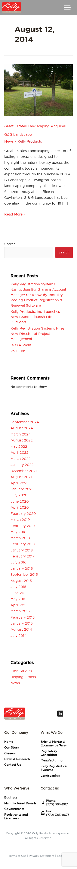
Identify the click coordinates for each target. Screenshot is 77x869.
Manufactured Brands (20, 803)
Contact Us (12, 765)
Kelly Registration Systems (54, 768)
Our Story (11, 747)
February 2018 (22, 544)
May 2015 (18, 599)
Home (8, 742)
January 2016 (21, 568)
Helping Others (23, 677)
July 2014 (18, 635)
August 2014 (21, 629)
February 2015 (22, 617)
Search (9, 244)
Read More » (14, 214)
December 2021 (23, 471)
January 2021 (21, 489)
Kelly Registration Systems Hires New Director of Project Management (37, 333)
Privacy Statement (41, 855)
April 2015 (19, 605)
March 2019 (20, 519)
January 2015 (21, 623)
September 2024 (24, 422)
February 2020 (23, 513)
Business (10, 797)
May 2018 (18, 532)
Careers (10, 753)
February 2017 (22, 556)
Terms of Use (17, 855)
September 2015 (24, 574)
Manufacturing (51, 760)
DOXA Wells (20, 345)
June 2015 (19, 593)
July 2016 (18, 562)
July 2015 (18, 586)
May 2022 (18, 446)
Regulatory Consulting (49, 753)
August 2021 (21, 477)
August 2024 (21, 428)
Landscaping (50, 775)
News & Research (17, 759)
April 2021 (19, 483)
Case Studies (21, 671)
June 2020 (19, 501)
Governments (14, 809)
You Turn (17, 351)
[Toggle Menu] (67, 8)
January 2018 (21, 550)
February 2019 (22, 526)
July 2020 (18, 495)
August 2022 (21, 440)
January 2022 (22, 464)
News (9, 141)
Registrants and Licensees (16, 816)
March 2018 (20, 538)
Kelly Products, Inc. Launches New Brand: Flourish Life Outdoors (35, 316)
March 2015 (20, 611)
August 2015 (21, 580)
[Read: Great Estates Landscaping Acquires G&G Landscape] (38, 89)
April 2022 (19, 452)
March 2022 (20, 458)
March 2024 (20, 434)
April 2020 (19, 507)
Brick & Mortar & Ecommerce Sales (54, 743)
